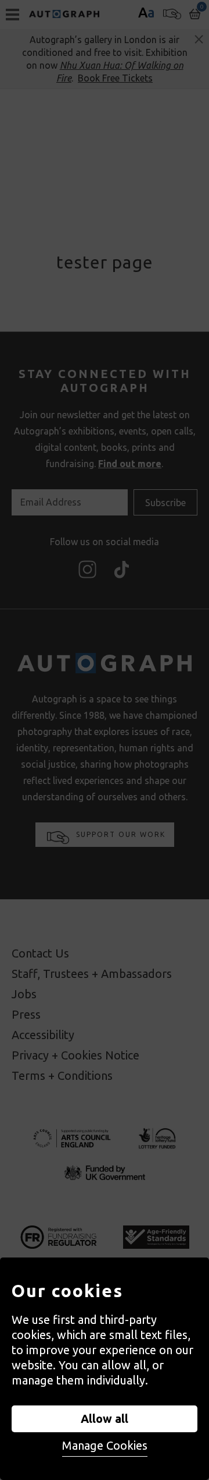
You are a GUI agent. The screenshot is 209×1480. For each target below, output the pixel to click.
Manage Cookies (104, 1445)
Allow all (104, 1418)
